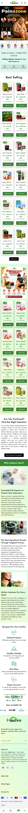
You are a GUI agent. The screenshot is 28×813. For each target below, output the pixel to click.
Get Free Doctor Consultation (14, 455)
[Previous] (6, 41)
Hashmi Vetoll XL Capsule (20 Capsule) (7, 398)
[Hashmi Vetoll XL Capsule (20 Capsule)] (7, 391)
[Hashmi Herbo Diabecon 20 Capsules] (20, 306)
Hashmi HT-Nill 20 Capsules (7, 313)
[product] (4, 811)
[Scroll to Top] (25, 804)
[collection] (10, 810)
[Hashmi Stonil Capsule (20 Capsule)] (7, 362)
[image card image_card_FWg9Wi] (14, 283)
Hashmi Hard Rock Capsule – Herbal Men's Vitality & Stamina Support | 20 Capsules (7, 182)
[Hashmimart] (14, 3)
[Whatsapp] (12, 768)
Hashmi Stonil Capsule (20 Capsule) (7, 370)
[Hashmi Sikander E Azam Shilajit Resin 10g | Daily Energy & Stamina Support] (7, 204)
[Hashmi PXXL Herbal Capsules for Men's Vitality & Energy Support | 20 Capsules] (20, 87)
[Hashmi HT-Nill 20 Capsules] (7, 306)
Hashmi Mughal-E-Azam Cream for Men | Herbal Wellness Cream (21, 182)
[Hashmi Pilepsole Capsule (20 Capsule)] (20, 391)
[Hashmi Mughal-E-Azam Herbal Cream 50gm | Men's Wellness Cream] (20, 116)
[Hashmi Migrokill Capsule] (20, 334)
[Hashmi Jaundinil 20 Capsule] (7, 334)
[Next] (21, 41)
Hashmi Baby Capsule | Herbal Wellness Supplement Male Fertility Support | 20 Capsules (21, 212)
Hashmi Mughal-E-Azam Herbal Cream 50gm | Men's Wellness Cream (21, 124)
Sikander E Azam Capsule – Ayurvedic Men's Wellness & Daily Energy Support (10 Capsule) (7, 94)
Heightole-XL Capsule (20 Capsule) (20, 370)
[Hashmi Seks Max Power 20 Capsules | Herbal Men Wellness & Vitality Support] (7, 146)
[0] (25, 3)
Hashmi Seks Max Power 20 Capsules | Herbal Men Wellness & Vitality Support (7, 153)
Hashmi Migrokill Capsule (20, 341)
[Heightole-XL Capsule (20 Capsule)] (20, 362)
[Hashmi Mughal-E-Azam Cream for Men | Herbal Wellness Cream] (20, 175)
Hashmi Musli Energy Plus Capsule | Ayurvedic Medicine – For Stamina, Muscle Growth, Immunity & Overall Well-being (21, 241)
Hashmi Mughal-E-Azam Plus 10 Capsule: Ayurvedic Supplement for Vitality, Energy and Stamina (20, 153)
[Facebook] (3, 768)
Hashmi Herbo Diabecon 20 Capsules (21, 313)
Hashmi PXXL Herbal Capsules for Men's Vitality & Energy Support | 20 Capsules (21, 94)
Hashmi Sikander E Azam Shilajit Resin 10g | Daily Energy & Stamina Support (7, 212)
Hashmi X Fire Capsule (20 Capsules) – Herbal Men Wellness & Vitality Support (7, 241)
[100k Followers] (8, 768)
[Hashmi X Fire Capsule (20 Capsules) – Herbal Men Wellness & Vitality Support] (7, 234)
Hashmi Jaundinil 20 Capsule (7, 341)
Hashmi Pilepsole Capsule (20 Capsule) (21, 398)
